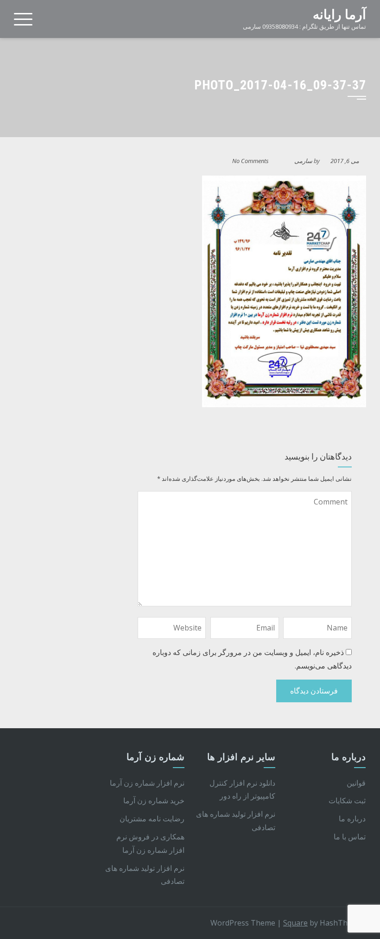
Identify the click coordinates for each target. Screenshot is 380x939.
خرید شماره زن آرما (153, 800)
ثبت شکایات (347, 800)
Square (295, 923)
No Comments (250, 161)
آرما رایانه (339, 14)
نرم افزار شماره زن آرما (147, 783)
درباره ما (352, 818)
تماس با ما (350, 837)
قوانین (356, 783)
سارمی (303, 161)
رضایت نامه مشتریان (152, 818)
